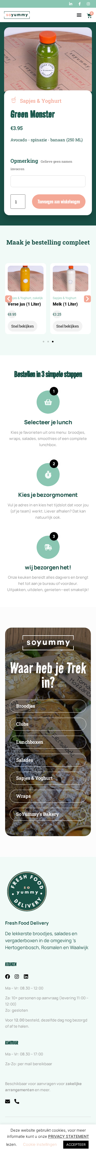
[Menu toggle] (79, 15)
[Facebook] (7, 976)
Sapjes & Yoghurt (19, 298)
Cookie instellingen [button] (40, 1144)
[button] (8, 298)
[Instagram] (16, 976)
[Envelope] (7, 1101)
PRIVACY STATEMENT (68, 1136)
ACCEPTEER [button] (76, 1144)
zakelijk (38, 298)
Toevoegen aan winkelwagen (59, 201)
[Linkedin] (26, 976)
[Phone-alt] (16, 1101)
